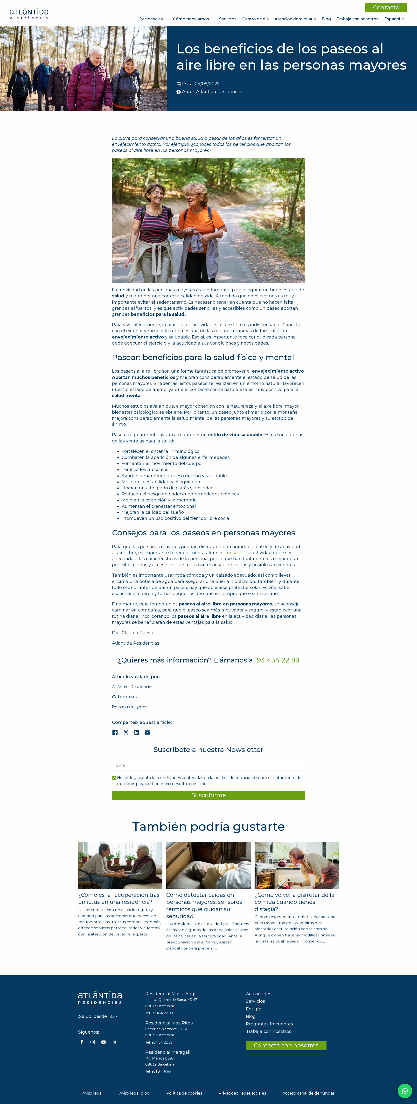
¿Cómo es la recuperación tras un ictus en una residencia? (119, 898)
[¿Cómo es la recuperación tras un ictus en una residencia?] (120, 865)
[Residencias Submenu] (166, 19)
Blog (326, 19)
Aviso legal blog (134, 1093)
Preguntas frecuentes (269, 1024)
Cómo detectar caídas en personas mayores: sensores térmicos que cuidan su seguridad (204, 905)
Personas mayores (129, 707)
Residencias (151, 19)
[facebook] (81, 1042)
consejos (234, 552)
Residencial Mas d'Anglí (171, 993)
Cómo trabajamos (191, 19)
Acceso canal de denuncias (308, 1093)
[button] (405, 1091)
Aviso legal (93, 1093)
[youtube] (103, 1042)
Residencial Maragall (167, 1052)
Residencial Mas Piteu (169, 1023)
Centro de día (255, 19)
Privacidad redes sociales (242, 1093)
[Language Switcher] (403, 19)
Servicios (227, 19)
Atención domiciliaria (295, 19)
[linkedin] (114, 1042)
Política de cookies (184, 1093)
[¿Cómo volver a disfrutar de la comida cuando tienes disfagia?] (297, 865)
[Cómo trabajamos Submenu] (212, 19)
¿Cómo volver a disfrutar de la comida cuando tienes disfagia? (294, 902)
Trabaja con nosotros (357, 19)
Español (392, 19)
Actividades (258, 993)
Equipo (253, 1009)
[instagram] (92, 1042)
